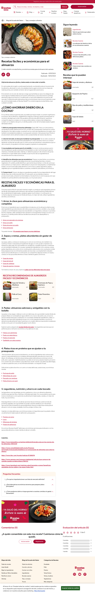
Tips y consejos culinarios (34, 20)
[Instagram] (74, 574)
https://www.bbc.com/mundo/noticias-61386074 (18, 455)
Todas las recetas (6, 564)
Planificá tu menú (6, 576)
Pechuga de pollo (8, 373)
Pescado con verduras (10, 378)
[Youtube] (80, 574)
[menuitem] (18, 13)
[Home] (2, 21)
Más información (39, 591)
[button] (3, 74)
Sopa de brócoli (8, 261)
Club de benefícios (77, 12)
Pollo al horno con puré (10, 381)
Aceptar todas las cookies (70, 588)
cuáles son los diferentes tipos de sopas (37, 270)
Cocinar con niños (27, 570)
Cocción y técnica (27, 567)
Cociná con (42, 12)
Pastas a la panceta (9, 338)
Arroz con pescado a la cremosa (13, 220)
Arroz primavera (8, 228)
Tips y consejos (26, 579)
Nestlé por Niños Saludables (9, 573)
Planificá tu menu (54, 12)
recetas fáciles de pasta (26, 327)
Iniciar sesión (25, 541)
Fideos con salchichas (10, 333)
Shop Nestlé (65, 12)
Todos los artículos (27, 564)
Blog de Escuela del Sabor (14, 20)
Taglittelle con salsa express (12, 340)
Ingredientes (25, 573)
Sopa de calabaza (8, 263)
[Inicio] (6, 8)
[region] (47, 588)
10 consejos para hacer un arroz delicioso (26, 231)
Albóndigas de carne (9, 376)
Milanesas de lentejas (10, 422)
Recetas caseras (26, 576)
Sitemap (3, 579)
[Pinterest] (85, 574)
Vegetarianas (47, 579)
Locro (4, 419)
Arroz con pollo (8, 223)
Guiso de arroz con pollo (10, 225)
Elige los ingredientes (7, 570)
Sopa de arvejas (8, 258)
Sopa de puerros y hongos (11, 266)
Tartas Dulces (47, 573)
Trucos (24, 581)
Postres (46, 570)
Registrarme (39, 541)
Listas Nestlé (4, 567)
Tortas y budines (48, 576)
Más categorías (48, 581)
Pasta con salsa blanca (10, 335)
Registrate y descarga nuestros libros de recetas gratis (48, 1)
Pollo (45, 567)
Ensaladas (46, 564)
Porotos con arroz (8, 417)
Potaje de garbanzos (9, 424)
